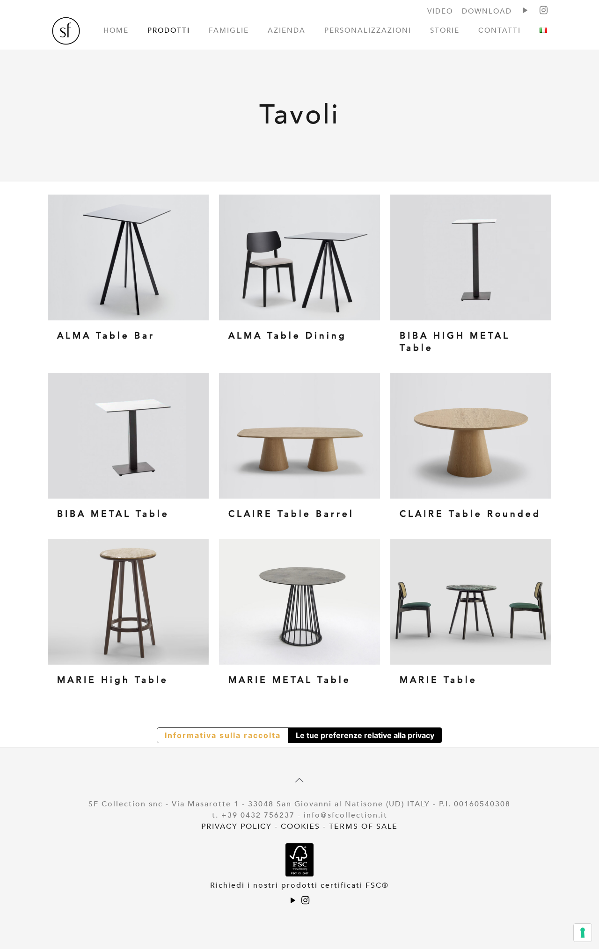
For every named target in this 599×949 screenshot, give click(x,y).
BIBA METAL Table (113, 514)
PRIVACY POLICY (236, 826)
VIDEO (440, 11)
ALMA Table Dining (287, 336)
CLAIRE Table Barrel (291, 514)
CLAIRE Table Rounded (470, 514)
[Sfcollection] (66, 32)
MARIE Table (438, 680)
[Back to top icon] (299, 780)
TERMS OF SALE (363, 826)
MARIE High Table (112, 680)
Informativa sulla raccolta (223, 735)
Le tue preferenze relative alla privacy (365, 735)
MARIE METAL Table (289, 680)
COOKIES (300, 826)
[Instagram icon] (305, 901)
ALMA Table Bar (106, 336)
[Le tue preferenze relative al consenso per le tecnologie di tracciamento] (583, 933)
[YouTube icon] (293, 901)
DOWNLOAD (487, 11)
